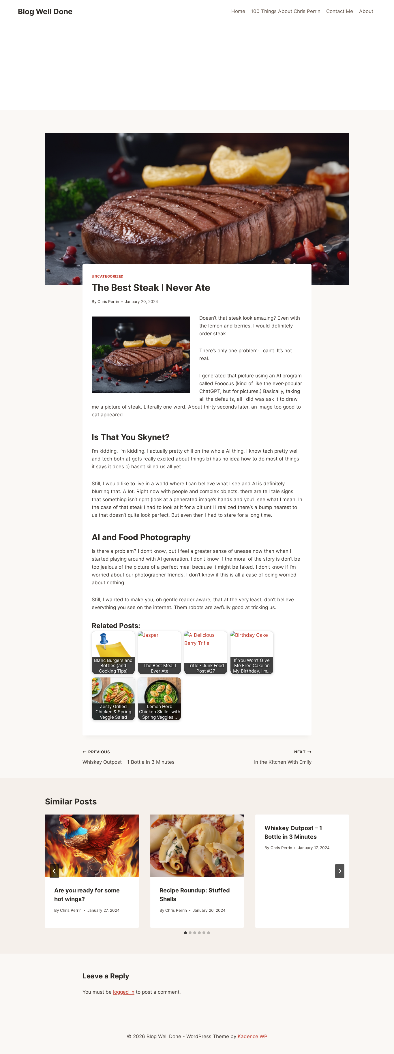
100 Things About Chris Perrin (285, 11)
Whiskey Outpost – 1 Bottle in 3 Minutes (128, 757)
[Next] (339, 871)
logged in (123, 992)
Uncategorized (108, 276)
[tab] (185, 932)
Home (238, 11)
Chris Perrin (108, 301)
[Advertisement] (197, 66)
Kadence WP (252, 1036)
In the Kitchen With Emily (283, 757)
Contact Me (339, 11)
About (366, 11)
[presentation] (92, 846)
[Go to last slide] (54, 871)
